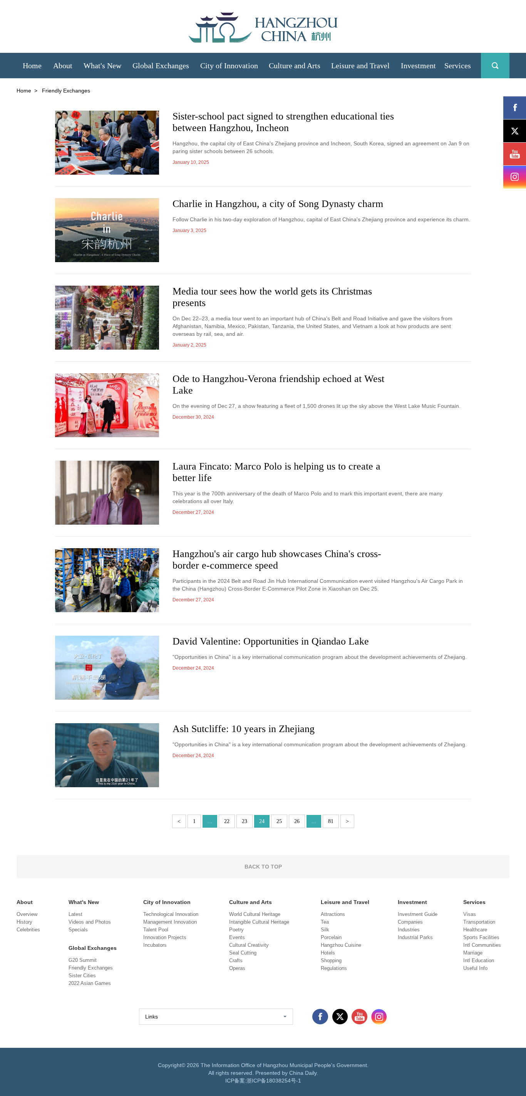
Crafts (236, 960)
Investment (412, 902)
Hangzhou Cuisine (341, 945)
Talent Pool (155, 930)
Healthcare (475, 930)
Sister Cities (82, 975)
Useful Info (475, 968)
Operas (237, 968)
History (24, 922)
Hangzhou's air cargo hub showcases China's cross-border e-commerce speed (277, 559)
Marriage (472, 953)
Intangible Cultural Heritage (259, 922)
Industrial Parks (415, 937)
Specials (78, 930)
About (25, 902)
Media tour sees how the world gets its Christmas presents (272, 297)
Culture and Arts (250, 902)
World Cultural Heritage (254, 914)
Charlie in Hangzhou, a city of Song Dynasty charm (278, 203)
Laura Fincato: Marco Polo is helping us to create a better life (276, 472)
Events (237, 937)
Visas (469, 914)
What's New (84, 902)
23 (244, 821)
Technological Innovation (170, 914)
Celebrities (28, 930)
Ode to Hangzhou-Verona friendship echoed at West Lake (278, 384)
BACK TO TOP (263, 867)
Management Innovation (170, 922)
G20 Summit (83, 960)
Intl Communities (482, 945)
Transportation (479, 922)
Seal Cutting (242, 953)
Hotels (328, 953)
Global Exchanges (93, 948)
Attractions (333, 914)
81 (330, 821)
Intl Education (478, 960)
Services (474, 902)
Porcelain (331, 937)
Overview (27, 914)
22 (226, 821)
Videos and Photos (90, 922)
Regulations (334, 968)
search (495, 65)
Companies (410, 922)
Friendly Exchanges (91, 968)
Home (24, 91)
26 (297, 821)
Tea (325, 922)
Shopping (331, 960)
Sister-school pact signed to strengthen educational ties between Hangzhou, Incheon (283, 122)
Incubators (155, 945)
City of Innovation (167, 902)
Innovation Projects (164, 937)
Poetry (236, 930)
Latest (75, 914)
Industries (409, 930)
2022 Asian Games (90, 983)
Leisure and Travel (345, 902)
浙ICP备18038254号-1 (273, 1080)
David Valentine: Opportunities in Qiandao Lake (271, 641)
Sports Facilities (481, 937)
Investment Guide (417, 914)
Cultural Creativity (249, 945)
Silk (325, 930)
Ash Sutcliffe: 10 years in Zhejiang (244, 728)
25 (279, 821)
